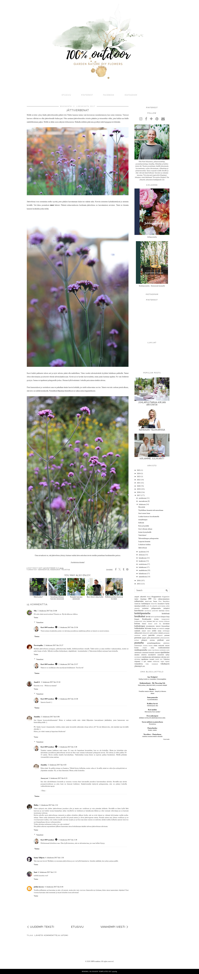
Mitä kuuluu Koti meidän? (152, 712)
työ (145, 661)
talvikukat (137, 659)
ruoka (152, 648)
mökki (154, 631)
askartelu (143, 596)
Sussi (35, 872)
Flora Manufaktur (164, 601)
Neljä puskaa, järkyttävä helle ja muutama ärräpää (152, 685)
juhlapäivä (166, 608)
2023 (138, 476)
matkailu (137, 631)
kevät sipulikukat (156, 616)
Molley (36, 805)
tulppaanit (137, 661)
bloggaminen (165, 596)
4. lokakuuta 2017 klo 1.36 (54, 857)
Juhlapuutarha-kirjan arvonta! (152, 403)
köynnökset (165, 626)
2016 (138, 580)
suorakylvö (152, 655)
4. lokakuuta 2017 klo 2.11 (47, 872)
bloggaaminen (156, 596)
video (147, 664)
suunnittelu (160, 655)
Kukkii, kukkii (152, 730)
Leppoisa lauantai (144, 541)
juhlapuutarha (156, 608)
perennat (137, 638)
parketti (144, 635)
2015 (138, 584)
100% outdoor (95, 961)
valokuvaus (156, 661)
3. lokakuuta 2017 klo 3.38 (68, 747)
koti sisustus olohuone (162, 621)
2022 (138, 480)
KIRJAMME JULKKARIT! (152, 458)
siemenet (157, 652)
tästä (52, 205)
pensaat (166, 635)
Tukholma (166, 659)
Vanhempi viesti (113, 926)
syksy (167, 655)
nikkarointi (138, 633)
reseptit (145, 648)
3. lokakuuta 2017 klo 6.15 (58, 778)
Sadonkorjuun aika (152, 705)
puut (167, 640)
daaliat (136, 599)
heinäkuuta (142, 558)
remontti (161, 645)
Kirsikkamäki (146, 619)
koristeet (149, 621)
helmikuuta (142, 573)
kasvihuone (139, 610)
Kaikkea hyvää (152, 703)
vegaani (167, 661)
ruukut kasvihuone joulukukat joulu (158, 650)
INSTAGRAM (131, 95)
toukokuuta (143, 564)
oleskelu (160, 633)
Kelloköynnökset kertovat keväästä (114, 598)
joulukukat (145, 608)
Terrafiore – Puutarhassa (152, 734)
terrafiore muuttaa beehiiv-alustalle (152, 736)
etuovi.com (148, 601)
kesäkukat (55, 569)
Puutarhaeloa (152, 728)
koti (154, 621)
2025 (138, 470)
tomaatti (151, 659)
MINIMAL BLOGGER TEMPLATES (95, 971)
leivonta (148, 628)
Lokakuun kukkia (144, 544)
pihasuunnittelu (155, 638)
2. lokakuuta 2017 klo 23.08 (47, 611)
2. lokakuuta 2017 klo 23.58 (68, 699)
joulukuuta (142, 498)
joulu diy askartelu (151, 606)
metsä (148, 631)
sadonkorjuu (138, 652)
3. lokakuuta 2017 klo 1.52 (48, 805)
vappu (162, 661)
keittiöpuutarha (142, 613)
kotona (137, 623)
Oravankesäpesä (152, 716)
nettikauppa (166, 631)
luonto (154, 628)
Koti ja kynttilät (143, 526)
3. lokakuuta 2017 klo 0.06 (50, 717)
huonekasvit (161, 603)
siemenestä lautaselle (148, 652)
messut (144, 631)
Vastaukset (39, 622)
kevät (148, 616)
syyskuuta (142, 552)
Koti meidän (152, 710)
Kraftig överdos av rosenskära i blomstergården (152, 679)
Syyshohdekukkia (152, 699)
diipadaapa (143, 599)
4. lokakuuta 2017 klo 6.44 (54, 887)
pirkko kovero (39, 887)
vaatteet (149, 661)
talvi (168, 657)
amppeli (136, 596)
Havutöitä (141, 507)
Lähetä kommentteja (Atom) (51, 935)
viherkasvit (165, 664)
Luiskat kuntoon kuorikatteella (148, 516)
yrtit (143, 666)
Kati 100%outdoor (47, 627)
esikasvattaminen (163, 599)
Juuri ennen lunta (144, 513)
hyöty (167, 603)
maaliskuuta (143, 570)
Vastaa (36, 617)
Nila (35, 611)
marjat (167, 628)
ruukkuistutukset (163, 648)
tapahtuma (144, 659)
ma (158, 628)
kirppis (136, 619)
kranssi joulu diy (154, 623)
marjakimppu (142, 519)
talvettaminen (156, 657)
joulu (143, 606)
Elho (155, 599)
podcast (160, 640)
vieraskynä (155, 664)
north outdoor (154, 633)
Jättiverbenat (142, 548)
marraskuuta (143, 501)
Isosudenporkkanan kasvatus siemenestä (57, 598)
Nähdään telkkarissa (152, 430)
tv (142, 661)
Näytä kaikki (166, 739)
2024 (138, 473)
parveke (151, 635)
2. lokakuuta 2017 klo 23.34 (50, 682)
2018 (138, 492)
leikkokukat (139, 628)
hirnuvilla (154, 603)
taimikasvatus (146, 657)
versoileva (138, 664)
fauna (155, 601)
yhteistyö (138, 666)
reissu (155, 645)
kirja (167, 616)
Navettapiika (38, 645)
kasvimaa (161, 610)
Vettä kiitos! (142, 535)
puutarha (139, 642)
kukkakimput (139, 626)
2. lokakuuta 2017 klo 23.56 (68, 627)
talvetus (65, 569)
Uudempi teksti (42, 926)
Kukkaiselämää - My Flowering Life (152, 683)
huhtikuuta (142, 567)
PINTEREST (87, 95)
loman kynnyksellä (144, 532)
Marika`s (152, 689)
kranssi (144, 623)
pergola (144, 638)
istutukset (137, 606)
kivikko (156, 619)
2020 (138, 486)
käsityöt (158, 626)
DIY (150, 599)
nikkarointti (145, 633)
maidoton (162, 628)
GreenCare (137, 603)
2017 (138, 495)
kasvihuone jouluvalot (151, 610)
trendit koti (158, 659)
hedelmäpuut (145, 603)
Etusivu (66, 95)
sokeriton (144, 655)
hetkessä (141, 522)
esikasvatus (43, 569)
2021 (138, 483)
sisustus (136, 655)
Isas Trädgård (152, 677)
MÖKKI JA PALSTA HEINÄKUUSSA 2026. (152, 718)
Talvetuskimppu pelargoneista (148, 538)
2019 (138, 489)
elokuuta (142, 555)
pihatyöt (144, 640)
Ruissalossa (152, 724)
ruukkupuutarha (140, 650)
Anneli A (37, 682)
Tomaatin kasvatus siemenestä (76, 598)
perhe (148, 638)
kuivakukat (166, 623)
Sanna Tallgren (39, 857)
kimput (163, 616)
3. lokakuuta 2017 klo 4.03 (57, 765)
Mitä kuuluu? (38, 597)
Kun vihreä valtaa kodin (95, 597)
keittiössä (165, 613)
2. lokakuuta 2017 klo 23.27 (53, 645)
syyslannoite (138, 657)
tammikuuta (143, 576)
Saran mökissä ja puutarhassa (152, 722)
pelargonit (160, 635)
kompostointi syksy (140, 621)
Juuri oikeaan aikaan (145, 529)
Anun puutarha (152, 697)
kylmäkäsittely (150, 626)
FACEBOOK (108, 95)
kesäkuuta (142, 561)
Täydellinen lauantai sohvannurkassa (150, 510)
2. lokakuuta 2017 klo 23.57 (68, 664)
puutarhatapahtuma (153, 643)
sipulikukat (164, 652)
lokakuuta (142, 504)
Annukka (37, 717)
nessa (159, 631)
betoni (149, 596)
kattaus (167, 610)
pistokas (152, 640)
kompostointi (165, 619)
